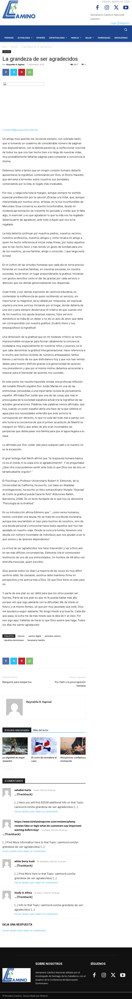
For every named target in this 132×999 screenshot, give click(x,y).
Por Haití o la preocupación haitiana (70, 684)
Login (113, 23)
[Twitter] (116, 8)
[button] (126, 30)
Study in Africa (23, 892)
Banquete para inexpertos (17, 682)
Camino (21, 636)
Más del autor (40, 730)
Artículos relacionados (16, 730)
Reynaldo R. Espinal (15, 64)
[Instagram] (107, 8)
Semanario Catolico (36, 640)
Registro (124, 23)
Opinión (14, 46)
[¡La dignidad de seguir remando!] (15, 746)
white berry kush (24, 861)
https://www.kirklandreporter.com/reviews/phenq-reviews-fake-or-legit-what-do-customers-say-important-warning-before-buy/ (48, 825)
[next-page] (10, 768)
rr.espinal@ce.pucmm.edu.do (20, 129)
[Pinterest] (21, 72)
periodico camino (53, 636)
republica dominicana (14, 640)
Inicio (4, 46)
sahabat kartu (22, 790)
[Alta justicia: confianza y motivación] (73, 746)
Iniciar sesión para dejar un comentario (36, 811)
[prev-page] (4, 768)
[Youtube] (126, 8)
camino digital (34, 636)
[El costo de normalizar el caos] (44, 746)
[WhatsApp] (29, 72)
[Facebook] (97, 8)
